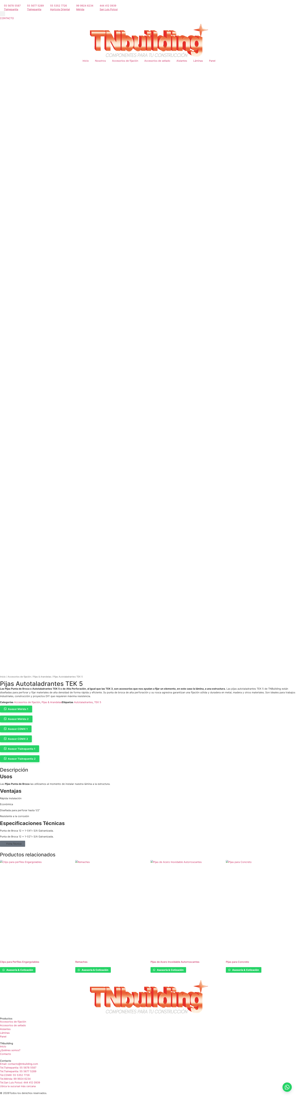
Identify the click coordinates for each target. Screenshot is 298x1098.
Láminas (198, 60)
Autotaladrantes (83, 702)
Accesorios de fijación (125, 60)
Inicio (86, 60)
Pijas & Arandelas (42, 676)
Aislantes (181, 60)
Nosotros (100, 60)
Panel (212, 60)
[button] (2, 13)
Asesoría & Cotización (19, 969)
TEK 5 (97, 702)
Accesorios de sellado (157, 60)
